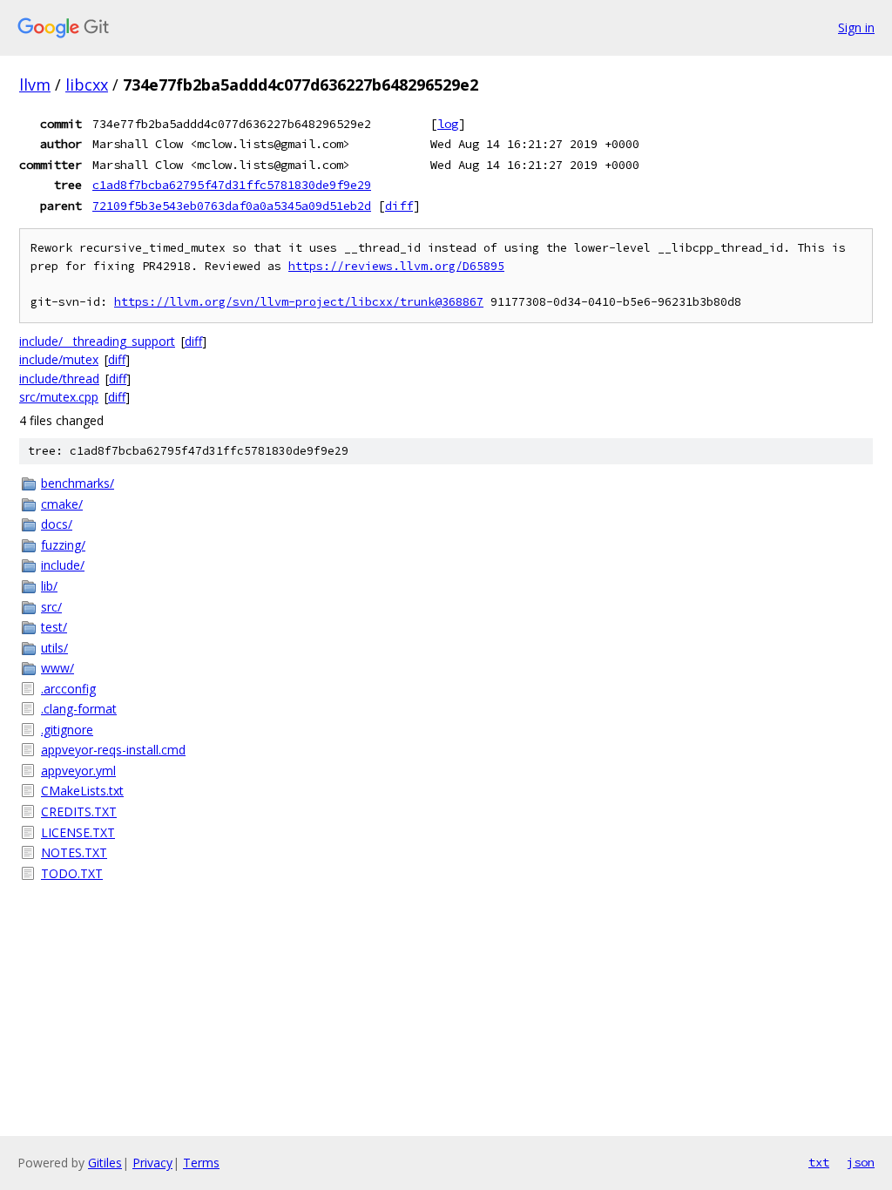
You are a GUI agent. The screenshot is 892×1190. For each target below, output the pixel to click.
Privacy (152, 1162)
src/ (51, 606)
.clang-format (79, 708)
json (861, 1162)
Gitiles (105, 1162)
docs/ (56, 524)
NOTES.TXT (74, 852)
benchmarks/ (77, 483)
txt (818, 1162)
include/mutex (58, 359)
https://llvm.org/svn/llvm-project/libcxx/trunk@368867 (298, 301)
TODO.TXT (72, 873)
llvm (35, 84)
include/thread (59, 378)
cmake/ (62, 504)
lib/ (49, 586)
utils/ (54, 647)
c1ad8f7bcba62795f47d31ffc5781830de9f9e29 (231, 185)
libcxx (86, 84)
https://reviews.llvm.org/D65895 (396, 266)
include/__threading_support (97, 341)
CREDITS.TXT (79, 811)
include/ (62, 565)
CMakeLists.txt (82, 790)
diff (399, 205)
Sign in (856, 27)
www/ (57, 667)
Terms (201, 1162)
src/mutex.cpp (58, 397)
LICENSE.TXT (78, 832)
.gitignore (67, 729)
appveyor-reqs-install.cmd (113, 749)
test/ (54, 627)
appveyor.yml (78, 770)
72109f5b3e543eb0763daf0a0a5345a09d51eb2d (231, 205)
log (447, 124)
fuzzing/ (63, 545)
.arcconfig (68, 688)
